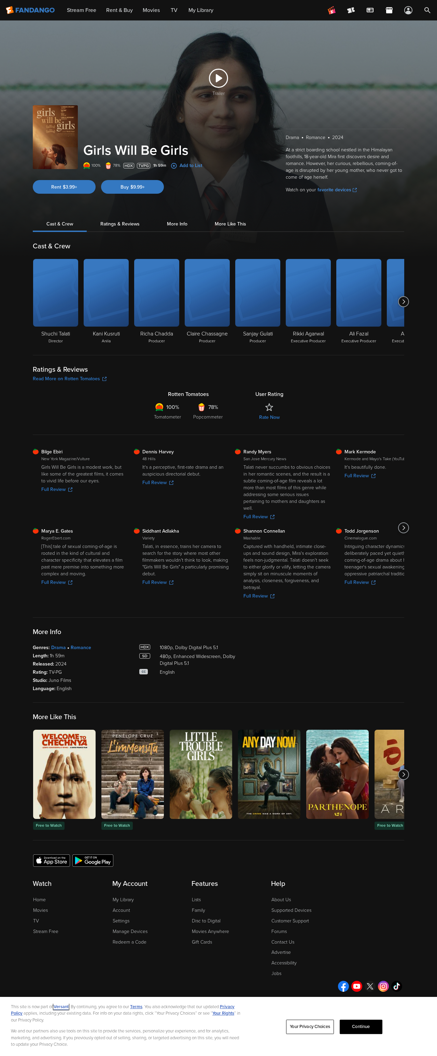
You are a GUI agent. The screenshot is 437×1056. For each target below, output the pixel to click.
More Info (177, 224)
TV (36, 921)
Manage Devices (130, 931)
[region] (218, 1026)
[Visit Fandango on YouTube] (357, 986)
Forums (279, 931)
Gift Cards (202, 942)
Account (121, 910)
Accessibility (284, 963)
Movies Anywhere (210, 931)
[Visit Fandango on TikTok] (397, 986)
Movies (40, 910)
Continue (361, 1026)
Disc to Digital (206, 921)
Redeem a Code (129, 942)
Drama (58, 647)
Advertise (281, 952)
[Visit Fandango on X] (370, 986)
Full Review (53, 489)
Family (198, 910)
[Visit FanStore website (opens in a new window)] (389, 10)
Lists (196, 900)
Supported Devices (291, 910)
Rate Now (269, 417)
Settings (121, 921)
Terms (136, 1007)
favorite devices (334, 190)
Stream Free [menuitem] (81, 10)
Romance (81, 647)
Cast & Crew (59, 224)
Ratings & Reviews (120, 224)
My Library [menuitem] (200, 10)
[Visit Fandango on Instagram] (383, 986)
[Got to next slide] (403, 302)
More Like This (230, 224)
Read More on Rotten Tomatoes (66, 379)
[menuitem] (370, 10)
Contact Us (282, 942)
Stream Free (45, 931)
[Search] (427, 10)
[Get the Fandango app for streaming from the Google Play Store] (93, 860)
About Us (281, 900)
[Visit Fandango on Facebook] (343, 986)
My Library (123, 900)
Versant (61, 1007)
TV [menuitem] (174, 10)
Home (39, 900)
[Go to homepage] (30, 10)
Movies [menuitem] (151, 10)
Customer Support (290, 921)
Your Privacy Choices (310, 1026)
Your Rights (223, 1013)
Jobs (276, 973)
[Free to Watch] (64, 774)
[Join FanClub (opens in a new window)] (331, 10)
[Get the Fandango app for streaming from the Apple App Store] (51, 860)
